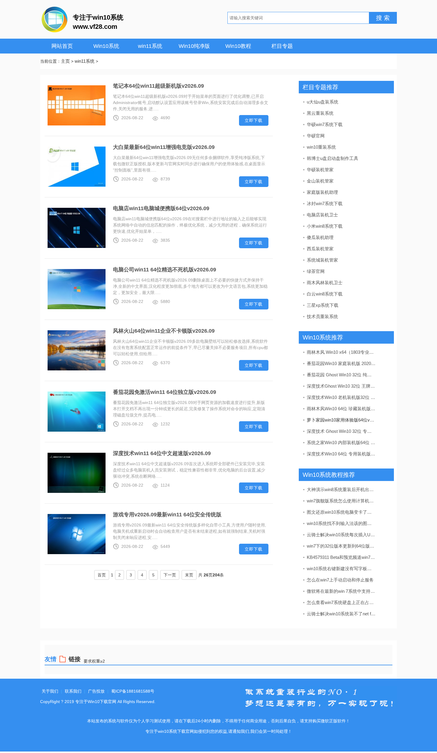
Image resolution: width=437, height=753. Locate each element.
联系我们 (73, 691)
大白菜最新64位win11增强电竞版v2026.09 (164, 147)
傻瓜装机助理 (320, 237)
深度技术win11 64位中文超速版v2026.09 (162, 453)
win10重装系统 (321, 147)
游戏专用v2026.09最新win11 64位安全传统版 (167, 515)
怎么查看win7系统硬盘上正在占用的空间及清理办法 (341, 602)
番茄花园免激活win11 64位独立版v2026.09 (164, 392)
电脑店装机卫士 (322, 214)
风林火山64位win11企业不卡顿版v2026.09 (164, 331)
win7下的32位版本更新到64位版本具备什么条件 (341, 545)
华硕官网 (316, 135)
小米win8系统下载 (324, 226)
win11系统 (150, 46)
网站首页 (62, 46)
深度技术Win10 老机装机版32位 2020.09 (341, 397)
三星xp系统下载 (322, 305)
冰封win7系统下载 (324, 203)
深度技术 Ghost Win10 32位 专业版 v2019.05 (341, 431)
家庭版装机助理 (322, 192)
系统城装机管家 (322, 259)
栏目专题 (282, 46)
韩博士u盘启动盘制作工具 (332, 158)
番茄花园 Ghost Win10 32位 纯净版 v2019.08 (341, 374)
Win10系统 (106, 46)
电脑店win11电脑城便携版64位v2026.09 (161, 208)
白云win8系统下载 (324, 293)
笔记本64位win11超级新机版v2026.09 (158, 86)
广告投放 (96, 691)
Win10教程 (238, 46)
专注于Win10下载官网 (95, 701)
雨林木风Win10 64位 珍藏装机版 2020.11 (341, 408)
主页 (65, 61)
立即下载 (253, 120)
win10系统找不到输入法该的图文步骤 (341, 523)
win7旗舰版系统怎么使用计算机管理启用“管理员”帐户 (341, 500)
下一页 (170, 575)
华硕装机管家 (320, 169)
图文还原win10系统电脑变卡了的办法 (341, 512)
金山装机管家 (320, 180)
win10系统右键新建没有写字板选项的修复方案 (341, 568)
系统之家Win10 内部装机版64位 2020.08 (341, 442)
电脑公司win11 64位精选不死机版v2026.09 (164, 270)
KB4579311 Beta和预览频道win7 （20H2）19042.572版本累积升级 (341, 557)
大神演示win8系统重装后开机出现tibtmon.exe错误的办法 (341, 489)
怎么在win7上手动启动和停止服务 (340, 579)
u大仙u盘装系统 (322, 101)
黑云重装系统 (320, 113)
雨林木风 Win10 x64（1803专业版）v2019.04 (341, 352)
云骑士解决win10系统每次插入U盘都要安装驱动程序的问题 (341, 534)
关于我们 (50, 691)
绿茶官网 (316, 271)
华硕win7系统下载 (324, 124)
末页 (189, 575)
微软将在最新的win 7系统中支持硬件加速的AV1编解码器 (341, 591)
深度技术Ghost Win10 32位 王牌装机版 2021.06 (341, 386)
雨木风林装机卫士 (324, 282)
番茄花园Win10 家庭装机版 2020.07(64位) (341, 363)
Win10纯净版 (194, 46)
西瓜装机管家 (320, 248)
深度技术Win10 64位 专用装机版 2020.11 (341, 453)
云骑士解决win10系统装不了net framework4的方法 (341, 613)
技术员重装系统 (322, 316)
